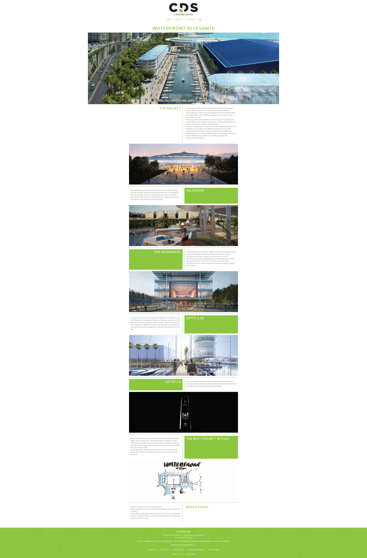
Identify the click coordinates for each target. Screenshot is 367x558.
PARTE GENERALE (178, 550)
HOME (168, 20)
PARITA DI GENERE (213, 550)
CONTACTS (191, 20)
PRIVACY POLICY (177, 554)
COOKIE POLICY (190, 554)
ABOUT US (179, 20)
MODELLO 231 (152, 550)
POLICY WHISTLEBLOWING (196, 550)
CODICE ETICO (164, 550)
